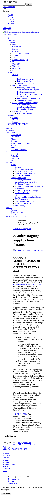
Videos (15, 57)
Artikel (15, 55)
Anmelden (7, 30)
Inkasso (13, 165)
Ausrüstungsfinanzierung (26, 107)
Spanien (6, 466)
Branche (11, 73)
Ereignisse (11, 40)
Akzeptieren (6, 494)
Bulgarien (6, 456)
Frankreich (7, 453)
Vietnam (6, 462)
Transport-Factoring (24, 100)
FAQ (14, 70)
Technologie (17, 66)
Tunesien (6, 458)
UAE (5, 471)
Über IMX (16, 64)
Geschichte (16, 47)
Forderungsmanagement (26, 79)
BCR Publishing (21, 414)
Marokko (6, 468)
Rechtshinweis (13, 479)
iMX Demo (16, 68)
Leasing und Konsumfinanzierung (23, 195)
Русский (11, 24)
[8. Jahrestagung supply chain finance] (28, 250)
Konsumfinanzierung (25, 109)
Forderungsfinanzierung (26, 88)
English (10, 15)
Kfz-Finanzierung (24, 105)
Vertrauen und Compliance (22, 53)
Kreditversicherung (24, 113)
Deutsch (11, 19)
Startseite (11, 38)
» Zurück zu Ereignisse (22, 229)
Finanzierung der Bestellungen (28, 98)
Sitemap (11, 481)
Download (7, 28)
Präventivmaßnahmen (25, 81)
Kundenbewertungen (20, 60)
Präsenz (15, 49)
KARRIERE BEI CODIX (18, 124)
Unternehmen (13, 42)
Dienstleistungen (18, 120)
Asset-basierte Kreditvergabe (28, 90)
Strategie (15, 51)
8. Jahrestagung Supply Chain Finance (27, 284)
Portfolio (11, 116)
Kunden (15, 118)
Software (11, 62)
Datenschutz (12, 483)
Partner (15, 122)
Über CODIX (17, 45)
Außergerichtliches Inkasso (27, 77)
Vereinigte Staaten (9, 464)
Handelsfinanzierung (18, 178)
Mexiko (6, 460)
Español (11, 21)
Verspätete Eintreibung (25, 83)
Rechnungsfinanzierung (26, 92)
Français (11, 17)
